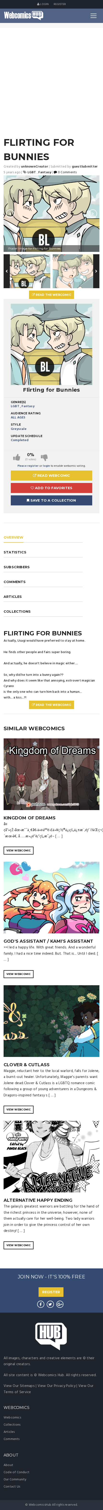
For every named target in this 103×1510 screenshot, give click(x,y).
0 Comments (67, 172)
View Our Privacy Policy (56, 1386)
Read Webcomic (53, 475)
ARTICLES (13, 597)
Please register (28, 466)
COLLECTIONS (17, 611)
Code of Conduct (16, 1472)
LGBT (15, 406)
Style (16, 424)
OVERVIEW (13, 537)
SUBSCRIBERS (17, 567)
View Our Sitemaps (19, 1386)
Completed (20, 440)
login (46, 466)
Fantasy (28, 406)
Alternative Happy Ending (38, 1200)
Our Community (15, 1479)
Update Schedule (26, 436)
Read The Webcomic (53, 295)
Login (44, 4)
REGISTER (51, 1292)
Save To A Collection (52, 500)
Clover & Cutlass (27, 1064)
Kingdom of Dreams (30, 818)
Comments (12, 1439)
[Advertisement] (51, 81)
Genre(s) (18, 402)
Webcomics (12, 1417)
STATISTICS (15, 552)
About (8, 1465)
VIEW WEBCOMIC (18, 850)
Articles (9, 1432)
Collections (12, 1425)
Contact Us (12, 1486)
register (60, 4)
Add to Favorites (53, 488)
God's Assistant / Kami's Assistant (48, 941)
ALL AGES (18, 417)
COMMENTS (15, 582)
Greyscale (18, 429)
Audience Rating (26, 413)
